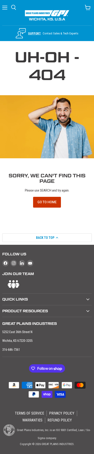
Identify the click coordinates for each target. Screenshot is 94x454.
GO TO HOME (47, 202)
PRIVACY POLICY (61, 413)
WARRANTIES (32, 420)
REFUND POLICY (59, 420)
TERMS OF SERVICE (29, 413)
